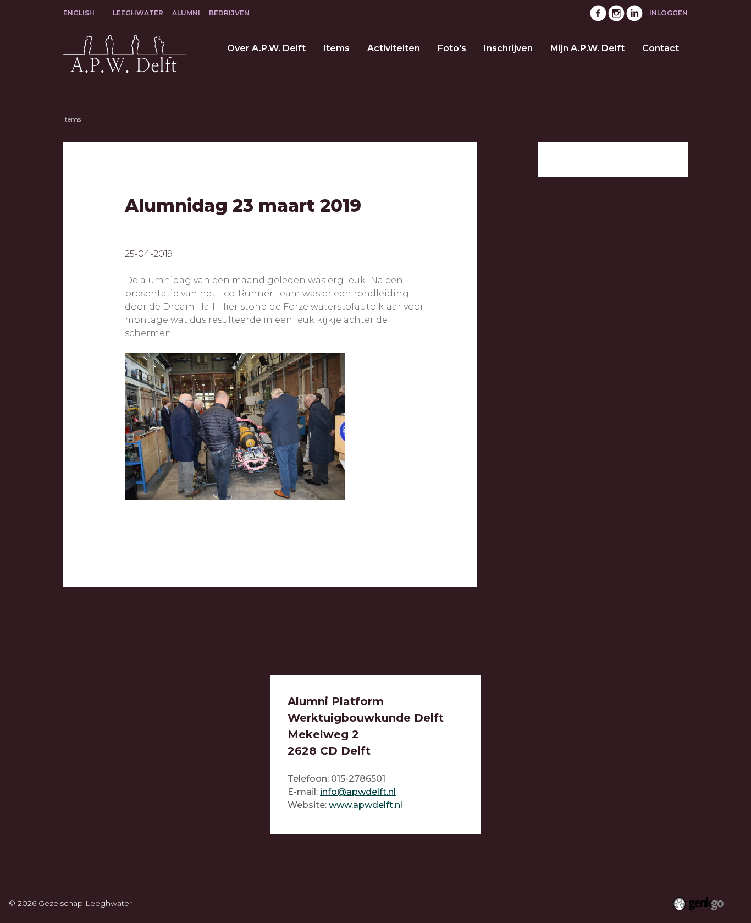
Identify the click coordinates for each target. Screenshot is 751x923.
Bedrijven (229, 13)
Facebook (598, 13)
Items (72, 119)
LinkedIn (634, 13)
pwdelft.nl (380, 805)
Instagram (616, 13)
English (79, 13)
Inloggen (668, 13)
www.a (343, 805)
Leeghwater (138, 13)
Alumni (186, 13)
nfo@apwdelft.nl (359, 792)
